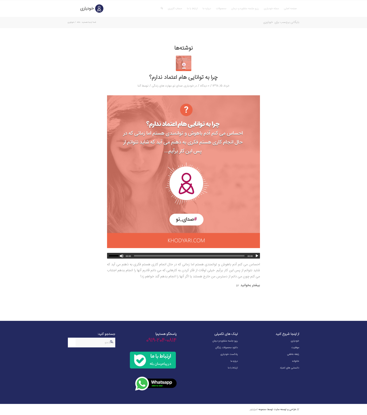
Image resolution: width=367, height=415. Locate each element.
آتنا (139, 85)
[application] (183, 256)
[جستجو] (161, 8)
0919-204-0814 (161, 340)
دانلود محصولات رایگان (226, 347)
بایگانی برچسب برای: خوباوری (281, 22)
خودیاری (189, 85)
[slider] (113, 256)
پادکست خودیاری (229, 354)
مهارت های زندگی (161, 85)
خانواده (295, 361)
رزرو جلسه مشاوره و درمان (225, 341)
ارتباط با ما (233, 368)
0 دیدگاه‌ (204, 85)
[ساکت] (121, 256)
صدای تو (178, 85)
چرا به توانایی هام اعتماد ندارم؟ (183, 77)
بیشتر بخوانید (250, 285)
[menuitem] (290, 8)
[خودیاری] (86, 8)
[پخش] (257, 256)
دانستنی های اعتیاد (289, 368)
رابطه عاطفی (293, 354)
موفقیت (295, 347)
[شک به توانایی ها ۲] (183, 63)
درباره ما (234, 361)
